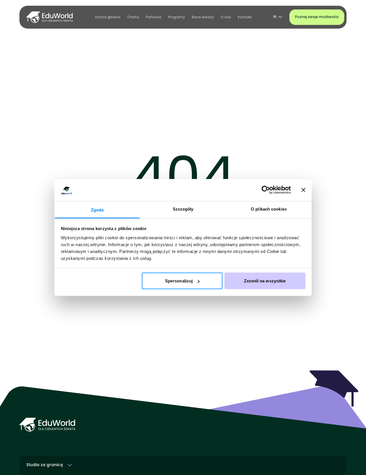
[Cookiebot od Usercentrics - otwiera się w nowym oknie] (266, 190)
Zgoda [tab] (97, 209)
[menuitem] (107, 17)
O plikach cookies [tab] (269, 208)
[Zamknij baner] (303, 190)
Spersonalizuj (179, 280)
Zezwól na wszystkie (265, 280)
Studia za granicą (44, 465)
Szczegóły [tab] (183, 208)
